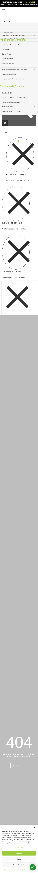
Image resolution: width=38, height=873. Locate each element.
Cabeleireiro (6, 49)
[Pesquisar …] (3, 128)
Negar (19, 859)
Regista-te (30, 2)
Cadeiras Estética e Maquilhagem (13, 97)
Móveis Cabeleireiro (9, 74)
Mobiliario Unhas (7, 107)
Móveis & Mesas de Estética (11, 111)
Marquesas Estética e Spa (11, 102)
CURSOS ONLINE (8, 63)
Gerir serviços (18, 847)
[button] (35, 827)
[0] (5, 133)
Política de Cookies (10, 870)
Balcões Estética (7, 93)
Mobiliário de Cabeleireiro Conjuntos (14, 70)
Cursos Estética (7, 58)
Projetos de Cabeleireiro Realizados (14, 79)
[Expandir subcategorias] (35, 70)
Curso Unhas (6, 54)
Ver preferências (19, 865)
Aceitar (19, 853)
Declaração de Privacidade (25, 870)
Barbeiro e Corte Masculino (11, 45)
